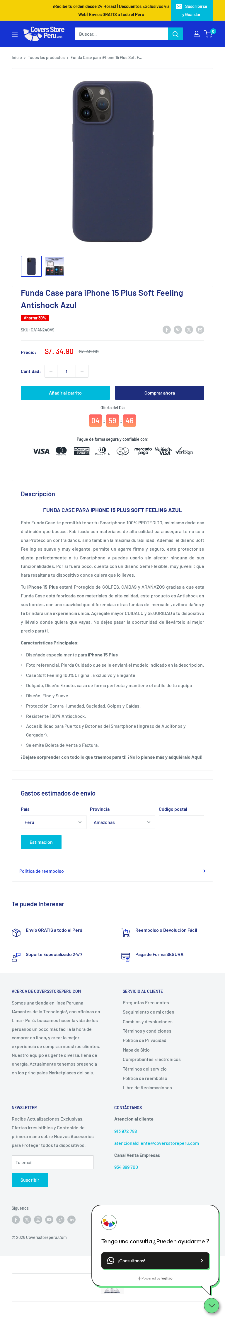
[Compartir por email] (200, 329)
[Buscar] (175, 33)
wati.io (166, 1278)
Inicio (17, 57)
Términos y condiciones (147, 1030)
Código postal (173, 809)
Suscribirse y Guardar (194, 10)
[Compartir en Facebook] (167, 329)
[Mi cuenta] (197, 34)
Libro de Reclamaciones (147, 1087)
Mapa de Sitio (136, 1049)
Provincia (100, 809)
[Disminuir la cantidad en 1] (51, 371)
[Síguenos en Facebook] (16, 1219)
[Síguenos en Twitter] (27, 1219)
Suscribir (30, 1180)
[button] (155, 1260)
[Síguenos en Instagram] (38, 1219)
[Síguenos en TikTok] (60, 1219)
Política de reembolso (41, 871)
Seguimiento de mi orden (148, 1011)
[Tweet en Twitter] (189, 329)
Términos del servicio (145, 1068)
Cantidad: (31, 371)
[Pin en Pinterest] (178, 329)
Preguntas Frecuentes (146, 1002)
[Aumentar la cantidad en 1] (82, 371)
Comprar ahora (159, 392)
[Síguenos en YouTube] (49, 1219)
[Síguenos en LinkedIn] (71, 1219)
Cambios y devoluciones (148, 1021)
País (25, 809)
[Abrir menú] (15, 34)
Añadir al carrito (65, 392)
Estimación (41, 842)
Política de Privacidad (144, 1040)
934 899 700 (126, 1167)
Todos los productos (46, 57)
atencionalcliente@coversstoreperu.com (156, 1143)
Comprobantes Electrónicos (152, 1059)
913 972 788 (125, 1131)
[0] (208, 33)
